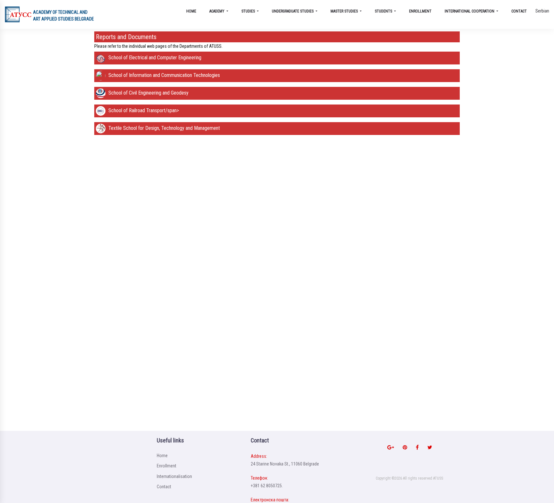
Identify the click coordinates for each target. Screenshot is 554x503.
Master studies (345, 11)
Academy (217, 11)
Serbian (542, 10)
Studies (248, 11)
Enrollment (420, 11)
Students (384, 11)
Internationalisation (174, 476)
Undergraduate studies (293, 11)
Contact (519, 11)
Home (191, 11)
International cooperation (470, 11)
